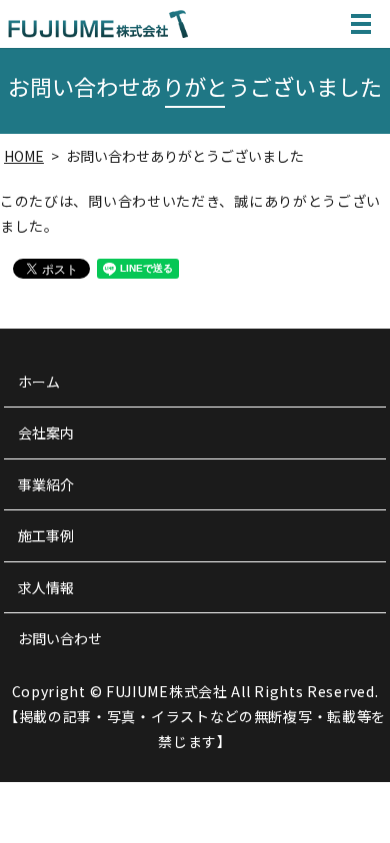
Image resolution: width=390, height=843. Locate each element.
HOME (24, 156)
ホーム (39, 382)
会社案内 (46, 432)
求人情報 (46, 587)
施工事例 (46, 535)
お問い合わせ (60, 638)
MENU (361, 24)
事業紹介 (46, 484)
